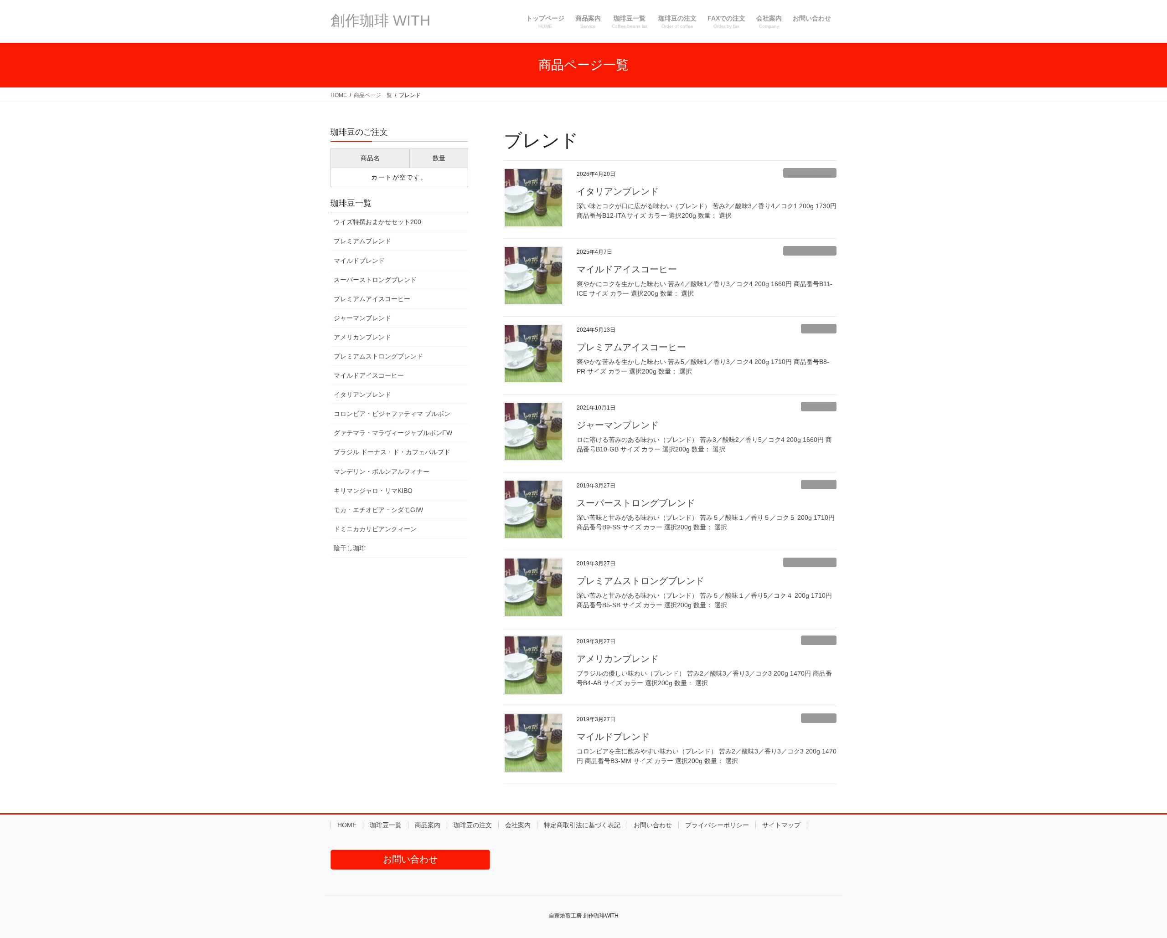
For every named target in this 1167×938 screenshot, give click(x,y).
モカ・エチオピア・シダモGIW (378, 509)
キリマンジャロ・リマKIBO (373, 490)
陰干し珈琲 (350, 548)
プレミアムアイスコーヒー (631, 347)
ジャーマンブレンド (618, 425)
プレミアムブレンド (362, 241)
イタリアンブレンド (618, 191)
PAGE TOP (1133, 902)
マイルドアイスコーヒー (627, 269)
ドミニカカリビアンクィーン (375, 529)
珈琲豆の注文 (473, 825)
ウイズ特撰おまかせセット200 (377, 222)
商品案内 (427, 825)
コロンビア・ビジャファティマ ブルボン (392, 413)
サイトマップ (781, 825)
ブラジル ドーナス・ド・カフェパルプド (392, 452)
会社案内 (518, 825)
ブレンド (819, 328)
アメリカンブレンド (618, 659)
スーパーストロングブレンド (636, 503)
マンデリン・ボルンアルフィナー (381, 471)
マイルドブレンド (613, 737)
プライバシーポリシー (717, 825)
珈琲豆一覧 (386, 825)
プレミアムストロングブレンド (640, 581)
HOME (346, 825)
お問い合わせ (653, 825)
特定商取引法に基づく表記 (582, 825)
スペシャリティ (810, 172)
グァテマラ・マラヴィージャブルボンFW (393, 432)
